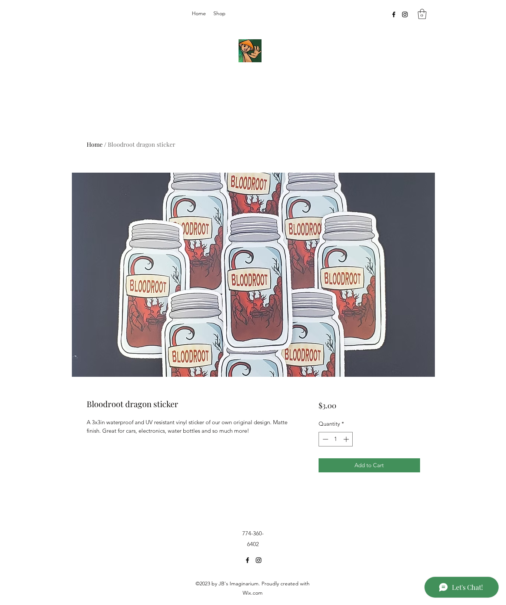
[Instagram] (405, 14)
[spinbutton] (336, 439)
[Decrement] (325, 439)
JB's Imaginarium (248, 81)
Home (95, 144)
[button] (422, 14)
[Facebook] (393, 14)
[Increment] (347, 439)
